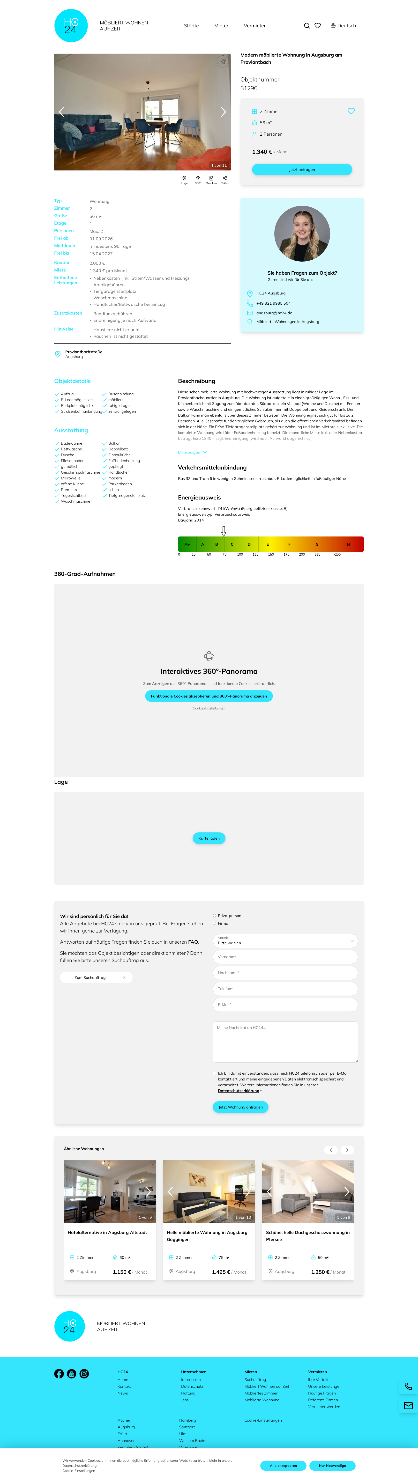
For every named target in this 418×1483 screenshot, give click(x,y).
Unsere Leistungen (325, 1386)
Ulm (183, 1433)
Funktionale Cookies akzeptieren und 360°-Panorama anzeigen (209, 696)
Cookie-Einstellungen (209, 708)
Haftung (188, 1393)
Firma (223, 923)
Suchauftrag (255, 1379)
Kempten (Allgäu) (133, 1447)
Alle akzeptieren (283, 1465)
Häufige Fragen (322, 1393)
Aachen (124, 1420)
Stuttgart (187, 1426)
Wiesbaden (189, 1447)
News (123, 1393)
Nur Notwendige (332, 1465)
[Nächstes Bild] (223, 112)
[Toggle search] (307, 25)
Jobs (185, 1399)
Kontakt (124, 1386)
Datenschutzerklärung (238, 1090)
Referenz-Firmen (323, 1399)
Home (123, 1379)
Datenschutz (192, 1386)
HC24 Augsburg (271, 293)
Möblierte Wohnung (262, 1399)
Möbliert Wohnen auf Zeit (267, 1386)
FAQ (193, 942)
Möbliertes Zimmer (261, 1393)
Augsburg (126, 1426)
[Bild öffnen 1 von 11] (142, 112)
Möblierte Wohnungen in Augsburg (287, 321)
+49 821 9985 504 (273, 303)
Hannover (126, 1440)
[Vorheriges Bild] (61, 112)
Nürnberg (187, 1420)
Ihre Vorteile (318, 1379)
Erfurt (122, 1433)
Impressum (191, 1379)
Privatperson (229, 915)
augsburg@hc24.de (274, 312)
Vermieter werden (324, 1406)
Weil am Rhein (192, 1440)
